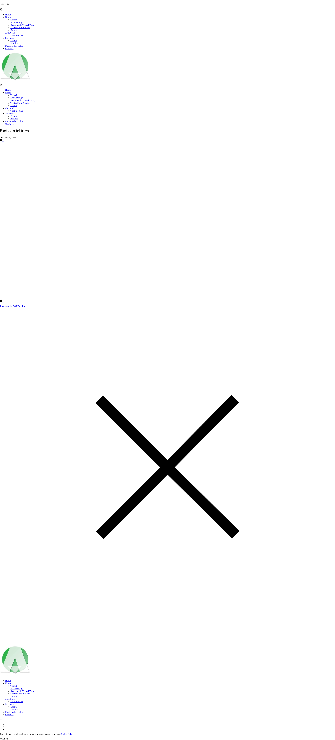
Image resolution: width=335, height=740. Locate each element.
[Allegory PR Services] (15, 82)
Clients (13, 40)
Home (8, 14)
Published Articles (14, 46)
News (8, 17)
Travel (13, 19)
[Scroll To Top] (1, 719)
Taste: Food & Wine (20, 27)
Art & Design (16, 22)
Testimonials (16, 35)
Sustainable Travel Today (22, 25)
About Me (10, 32)
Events (13, 30)
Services (9, 38)
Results (14, 43)
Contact (9, 48)
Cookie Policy (67, 734)
